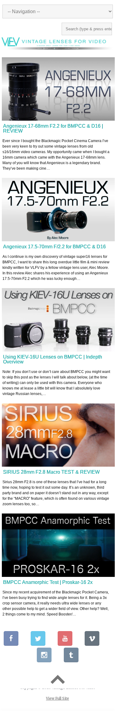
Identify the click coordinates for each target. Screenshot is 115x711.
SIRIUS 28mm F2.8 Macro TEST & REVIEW (51, 472)
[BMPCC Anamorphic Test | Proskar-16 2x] (58, 545)
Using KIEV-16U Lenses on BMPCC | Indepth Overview (52, 359)
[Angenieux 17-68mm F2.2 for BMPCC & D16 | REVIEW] (58, 89)
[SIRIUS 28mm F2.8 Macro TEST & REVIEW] (58, 435)
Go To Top (57, 679)
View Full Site (57, 698)
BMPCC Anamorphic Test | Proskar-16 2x (48, 582)
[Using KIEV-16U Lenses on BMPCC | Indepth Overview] (58, 320)
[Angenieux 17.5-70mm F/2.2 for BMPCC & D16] (58, 209)
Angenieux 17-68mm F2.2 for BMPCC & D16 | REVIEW (53, 128)
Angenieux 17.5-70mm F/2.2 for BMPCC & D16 (54, 246)
